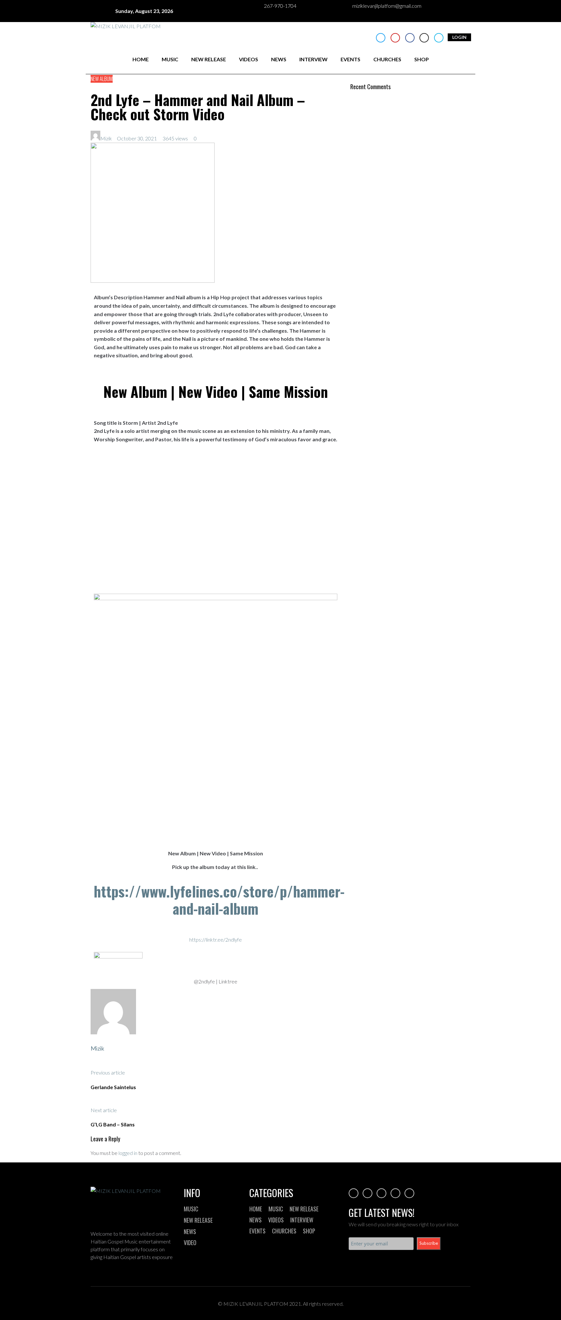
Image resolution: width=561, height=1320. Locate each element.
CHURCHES (387, 59)
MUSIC (170, 59)
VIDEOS (248, 59)
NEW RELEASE (208, 59)
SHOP (421, 59)
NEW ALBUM (102, 79)
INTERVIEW (313, 59)
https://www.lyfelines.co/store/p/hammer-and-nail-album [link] (219, 900)
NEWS (278, 59)
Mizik (106, 138)
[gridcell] (215, 781)
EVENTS (350, 59)
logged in (127, 1153)
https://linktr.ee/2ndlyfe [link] (215, 939)
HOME (140, 59)
